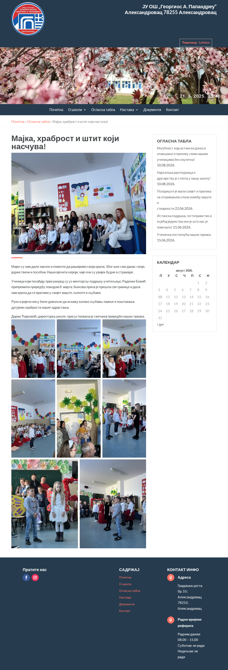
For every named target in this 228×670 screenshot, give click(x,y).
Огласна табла (103, 110)
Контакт (172, 110)
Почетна (56, 110)
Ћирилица (189, 42)
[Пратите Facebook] (26, 577)
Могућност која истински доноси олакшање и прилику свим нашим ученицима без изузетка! (182, 153)
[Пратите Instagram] (35, 577)
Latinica (204, 42)
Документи (152, 110)
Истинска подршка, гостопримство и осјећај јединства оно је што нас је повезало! (184, 221)
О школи (75, 110)
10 (160, 297)
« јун (160, 324)
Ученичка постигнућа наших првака (184, 234)
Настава (127, 110)
